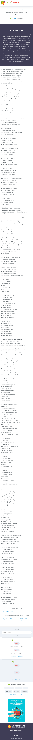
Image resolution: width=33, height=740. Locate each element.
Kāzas (26, 688)
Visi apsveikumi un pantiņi (16, 694)
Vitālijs (21, 646)
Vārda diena (18, 688)
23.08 (16, 643)
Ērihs (7, 618)
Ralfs (11, 646)
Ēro (17, 618)
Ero (14, 618)
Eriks (11, 618)
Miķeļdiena (24, 691)
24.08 (16, 650)
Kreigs (20, 620)
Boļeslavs (18, 653)
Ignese (21, 618)
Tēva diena (16, 691)
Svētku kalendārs (16, 679)
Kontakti (16, 735)
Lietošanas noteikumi (16, 730)
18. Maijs (14, 18)
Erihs (3, 618)
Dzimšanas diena (9, 688)
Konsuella (15, 620)
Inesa (25, 618)
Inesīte (3, 620)
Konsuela (9, 620)
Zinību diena (8, 691)
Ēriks (3, 611)
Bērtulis (13, 653)
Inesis (11, 611)
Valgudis (16, 646)
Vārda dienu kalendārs (17, 656)
